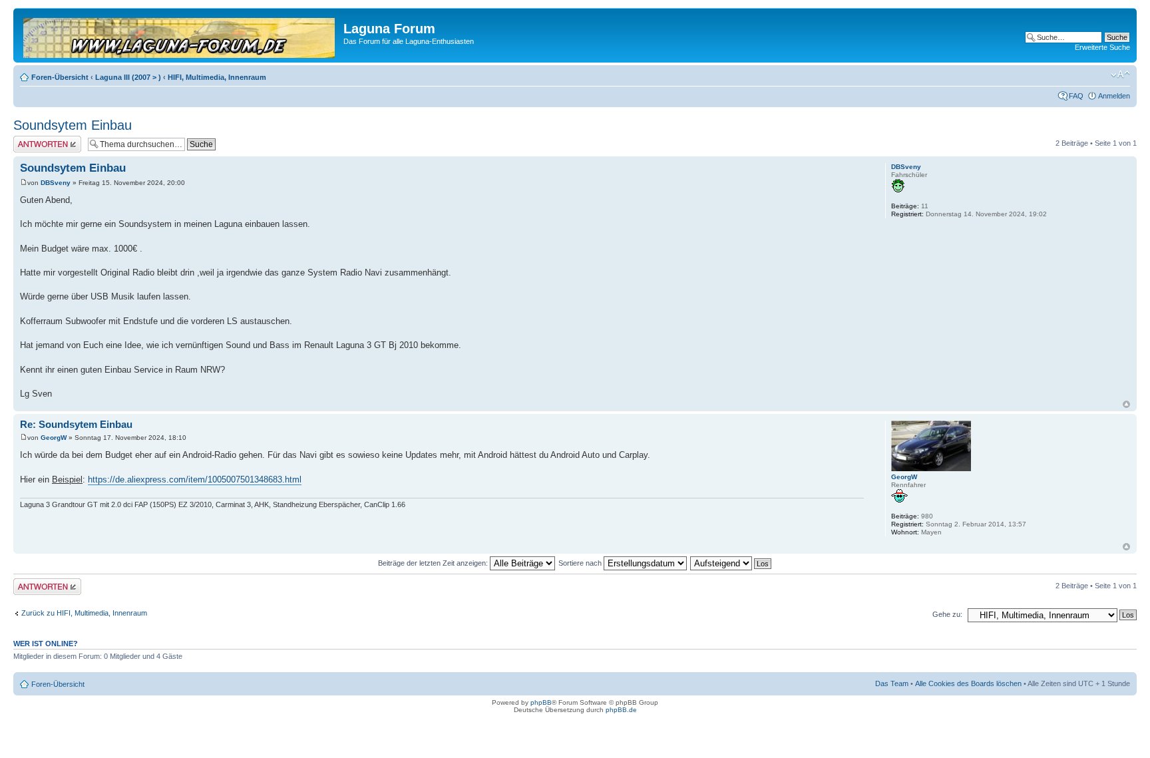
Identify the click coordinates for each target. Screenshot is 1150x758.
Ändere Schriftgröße (1120, 75)
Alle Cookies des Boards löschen (968, 683)
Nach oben (1126, 404)
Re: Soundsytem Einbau (76, 424)
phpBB (541, 702)
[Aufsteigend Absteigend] (731, 563)
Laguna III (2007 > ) (128, 77)
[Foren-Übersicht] (180, 35)
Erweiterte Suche (1102, 47)
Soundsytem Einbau (72, 125)
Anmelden (1114, 96)
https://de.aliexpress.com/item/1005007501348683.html (194, 479)
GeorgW (54, 437)
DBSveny (56, 182)
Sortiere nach (581, 563)
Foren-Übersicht (60, 77)
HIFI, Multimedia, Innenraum (217, 77)
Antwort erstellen (40, 140)
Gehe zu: (947, 614)
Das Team (891, 683)
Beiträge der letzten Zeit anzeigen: (434, 563)
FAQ (1076, 96)
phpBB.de (621, 709)
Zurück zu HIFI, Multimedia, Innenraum (84, 613)
